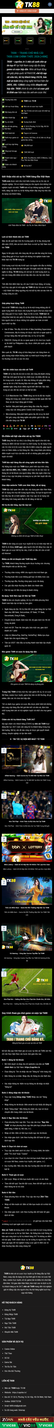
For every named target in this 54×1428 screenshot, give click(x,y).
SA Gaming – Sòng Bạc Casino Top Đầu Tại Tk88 (27, 953)
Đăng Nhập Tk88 (11, 1314)
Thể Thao (8, 1353)
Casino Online (10, 1349)
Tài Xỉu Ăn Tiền (10, 1366)
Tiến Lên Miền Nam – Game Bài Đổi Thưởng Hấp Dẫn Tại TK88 (27, 908)
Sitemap (21, 1410)
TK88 (9, 61)
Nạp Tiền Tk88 (10, 1323)
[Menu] (50, 4)
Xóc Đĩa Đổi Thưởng (12, 1371)
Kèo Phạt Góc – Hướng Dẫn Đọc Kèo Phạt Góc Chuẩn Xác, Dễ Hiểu (27, 999)
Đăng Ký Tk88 (10, 1310)
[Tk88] (27, 4)
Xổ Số (7, 1358)
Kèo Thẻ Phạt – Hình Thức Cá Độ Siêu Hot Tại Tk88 (27, 821)
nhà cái (11, 600)
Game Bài (8, 1362)
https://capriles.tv (32, 1067)
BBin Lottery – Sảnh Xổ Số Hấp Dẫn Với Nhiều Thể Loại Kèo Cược (27, 865)
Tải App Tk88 (10, 1319)
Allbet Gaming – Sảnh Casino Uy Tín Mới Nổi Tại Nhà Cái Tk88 (27, 776)
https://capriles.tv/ (19, 1392)
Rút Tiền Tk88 (10, 1327)
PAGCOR (8, 340)
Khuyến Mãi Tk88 (11, 1332)
